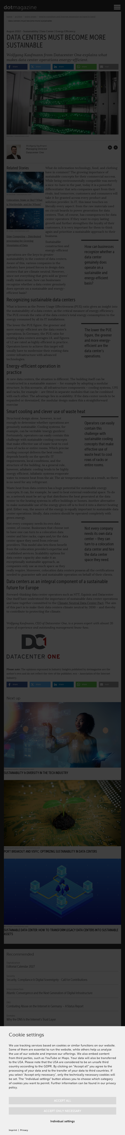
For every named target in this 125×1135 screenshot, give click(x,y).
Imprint (13, 1130)
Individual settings (62, 1121)
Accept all (62, 1100)
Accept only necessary (62, 1111)
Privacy (24, 1130)
